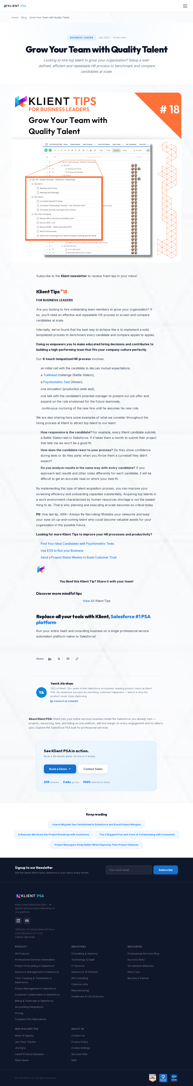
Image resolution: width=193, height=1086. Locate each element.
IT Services (78, 965)
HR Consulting (79, 978)
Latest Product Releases (29, 1054)
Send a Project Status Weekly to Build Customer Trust (78, 557)
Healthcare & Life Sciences (87, 996)
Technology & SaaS (83, 959)
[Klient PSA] (15, 6)
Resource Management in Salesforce (37, 971)
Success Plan (79, 1054)
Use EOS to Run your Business (62, 550)
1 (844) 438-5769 (25, 937)
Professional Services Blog (143, 953)
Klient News (22, 1060)
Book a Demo (58, 769)
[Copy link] (76, 658)
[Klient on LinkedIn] (18, 920)
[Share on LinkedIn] (49, 658)
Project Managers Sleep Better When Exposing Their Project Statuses (96, 844)
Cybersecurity (79, 984)
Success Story (136, 959)
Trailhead (50, 375)
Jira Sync (20, 1047)
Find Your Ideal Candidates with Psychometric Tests (77, 543)
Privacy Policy (79, 1041)
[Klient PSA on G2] (152, 1078)
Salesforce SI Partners (84, 971)
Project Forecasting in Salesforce (34, 965)
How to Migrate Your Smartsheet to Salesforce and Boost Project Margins (96, 824)
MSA (74, 1060)
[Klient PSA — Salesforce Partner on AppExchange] (174, 1078)
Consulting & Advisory (84, 953)
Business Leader (81, 37)
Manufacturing (80, 990)
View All (88, 601)
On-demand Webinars (141, 965)
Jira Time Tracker (25, 1041)
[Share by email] (67, 658)
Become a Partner (138, 978)
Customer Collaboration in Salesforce (37, 994)
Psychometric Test (56, 382)
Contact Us (78, 1035)
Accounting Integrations (29, 1006)
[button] (96, 178)
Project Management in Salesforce (35, 988)
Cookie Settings (80, 1047)
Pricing (19, 1013)
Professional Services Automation (35, 959)
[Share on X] (58, 658)
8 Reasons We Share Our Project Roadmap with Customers (53, 834)
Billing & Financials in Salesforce (34, 1000)
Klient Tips (134, 971)
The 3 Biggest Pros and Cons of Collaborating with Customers (137, 834)
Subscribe (166, 869)
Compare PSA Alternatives (30, 1019)
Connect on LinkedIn (66, 701)
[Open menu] (185, 6)
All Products (22, 953)
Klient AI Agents (24, 1035)
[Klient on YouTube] (27, 920)
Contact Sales (93, 769)
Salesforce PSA (60, 727)
